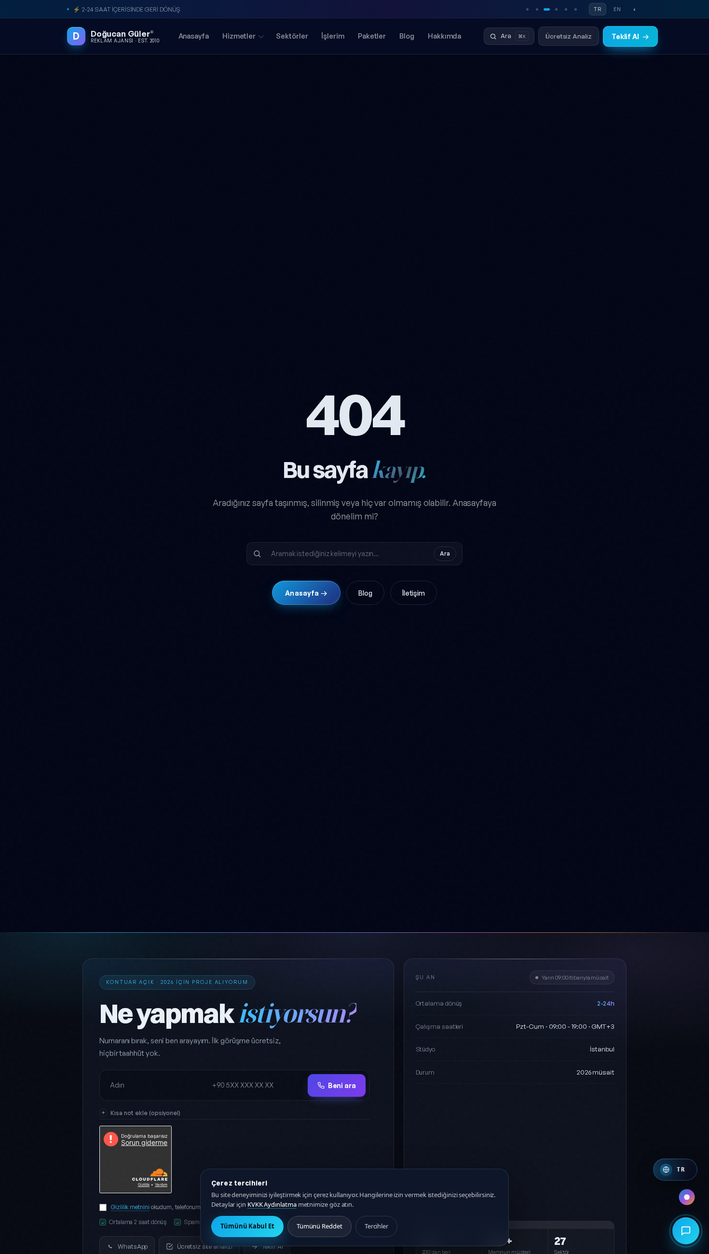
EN (617, 9)
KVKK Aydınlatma (272, 1204)
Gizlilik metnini (130, 1206)
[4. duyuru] (556, 9)
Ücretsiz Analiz (568, 36)
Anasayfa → (306, 593)
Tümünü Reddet (319, 1226)
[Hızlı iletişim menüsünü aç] (685, 1230)
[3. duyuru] (546, 9)
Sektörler (292, 35)
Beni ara (342, 1085)
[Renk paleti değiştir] (686, 1197)
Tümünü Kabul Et (247, 1226)
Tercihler (376, 1226)
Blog (406, 35)
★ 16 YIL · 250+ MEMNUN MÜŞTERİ (121, 9)
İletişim (413, 593)
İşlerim (332, 35)
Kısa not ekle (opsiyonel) (145, 1113)
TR (597, 9)
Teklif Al (630, 36)
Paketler (372, 35)
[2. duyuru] (537, 9)
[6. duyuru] (575, 9)
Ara (445, 553)
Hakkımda (444, 35)
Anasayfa (193, 35)
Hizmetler (239, 35)
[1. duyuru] (527, 9)
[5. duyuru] (566, 9)
